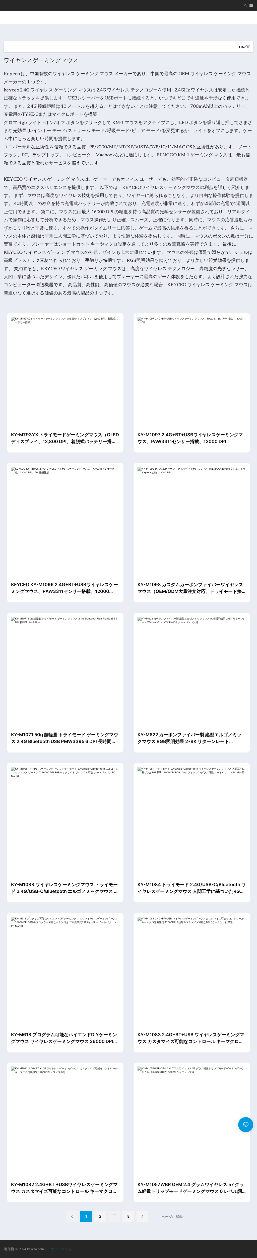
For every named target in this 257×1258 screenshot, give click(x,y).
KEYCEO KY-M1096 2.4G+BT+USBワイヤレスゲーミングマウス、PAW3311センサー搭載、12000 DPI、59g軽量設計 (64, 588)
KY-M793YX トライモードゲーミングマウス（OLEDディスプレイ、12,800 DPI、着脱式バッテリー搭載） (65, 438)
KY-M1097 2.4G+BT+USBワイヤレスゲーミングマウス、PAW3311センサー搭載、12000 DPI (190, 438)
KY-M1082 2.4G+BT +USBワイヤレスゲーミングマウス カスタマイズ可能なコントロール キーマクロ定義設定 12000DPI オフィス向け (64, 1188)
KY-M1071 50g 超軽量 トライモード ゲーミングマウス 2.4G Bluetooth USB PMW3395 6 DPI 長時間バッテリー (64, 738)
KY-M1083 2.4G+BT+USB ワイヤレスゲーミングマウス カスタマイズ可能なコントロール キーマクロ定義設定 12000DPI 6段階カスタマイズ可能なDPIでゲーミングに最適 (191, 1038)
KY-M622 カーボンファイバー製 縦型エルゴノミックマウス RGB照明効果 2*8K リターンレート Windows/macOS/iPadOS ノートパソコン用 (189, 738)
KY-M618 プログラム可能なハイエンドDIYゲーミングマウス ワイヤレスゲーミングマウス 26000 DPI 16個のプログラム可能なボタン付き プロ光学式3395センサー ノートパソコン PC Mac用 (64, 1038)
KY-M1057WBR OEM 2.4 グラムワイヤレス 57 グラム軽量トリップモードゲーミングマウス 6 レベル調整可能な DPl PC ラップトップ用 (191, 1188)
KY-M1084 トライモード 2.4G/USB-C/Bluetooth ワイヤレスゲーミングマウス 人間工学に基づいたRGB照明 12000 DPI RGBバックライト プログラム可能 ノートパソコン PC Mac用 (192, 888)
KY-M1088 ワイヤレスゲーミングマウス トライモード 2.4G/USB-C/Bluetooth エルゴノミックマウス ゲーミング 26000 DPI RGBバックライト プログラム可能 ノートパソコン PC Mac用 (65, 888)
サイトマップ (61, 1249)
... (114, 1213)
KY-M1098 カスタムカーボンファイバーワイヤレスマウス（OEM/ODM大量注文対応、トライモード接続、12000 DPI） (190, 588)
